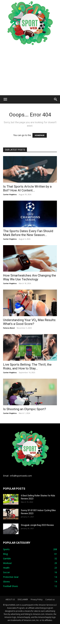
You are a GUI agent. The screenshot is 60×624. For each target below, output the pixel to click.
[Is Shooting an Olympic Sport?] (30, 392)
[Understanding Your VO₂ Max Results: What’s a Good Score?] (30, 303)
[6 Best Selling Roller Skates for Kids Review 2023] (10, 499)
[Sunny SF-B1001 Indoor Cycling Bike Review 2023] (10, 514)
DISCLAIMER (23, 599)
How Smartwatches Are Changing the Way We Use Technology (29, 277)
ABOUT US (10, 599)
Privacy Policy (36, 599)
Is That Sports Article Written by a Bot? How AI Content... (27, 188)
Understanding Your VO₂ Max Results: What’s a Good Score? (29, 322)
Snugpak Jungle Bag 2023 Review (37, 525)
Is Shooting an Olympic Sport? (24, 409)
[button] (5, 99)
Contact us (50, 599)
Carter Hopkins (10, 194)
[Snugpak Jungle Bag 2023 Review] (10, 529)
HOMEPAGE (39, 135)
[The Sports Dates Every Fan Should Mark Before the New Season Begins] (30, 214)
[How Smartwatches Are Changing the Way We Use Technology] (30, 258)
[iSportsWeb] (30, 23)
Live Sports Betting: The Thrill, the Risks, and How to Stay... (27, 366)
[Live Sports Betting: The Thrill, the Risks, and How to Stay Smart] (30, 347)
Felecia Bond (9, 328)
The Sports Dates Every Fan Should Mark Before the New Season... (28, 233)
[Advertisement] (30, 71)
